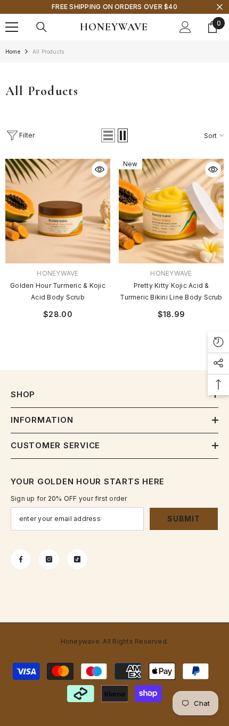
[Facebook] (21, 559)
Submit (183, 518)
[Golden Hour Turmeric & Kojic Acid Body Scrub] (57, 211)
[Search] (41, 27)
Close (220, 7)
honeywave (57, 273)
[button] (108, 135)
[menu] (11, 27)
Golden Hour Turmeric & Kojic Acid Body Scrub (57, 291)
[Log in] (185, 27)
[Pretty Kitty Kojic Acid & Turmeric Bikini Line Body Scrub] (171, 211)
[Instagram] (49, 559)
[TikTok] (77, 559)
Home (12, 51)
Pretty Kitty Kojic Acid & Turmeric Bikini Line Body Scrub (171, 291)
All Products (48, 51)
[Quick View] (100, 169)
